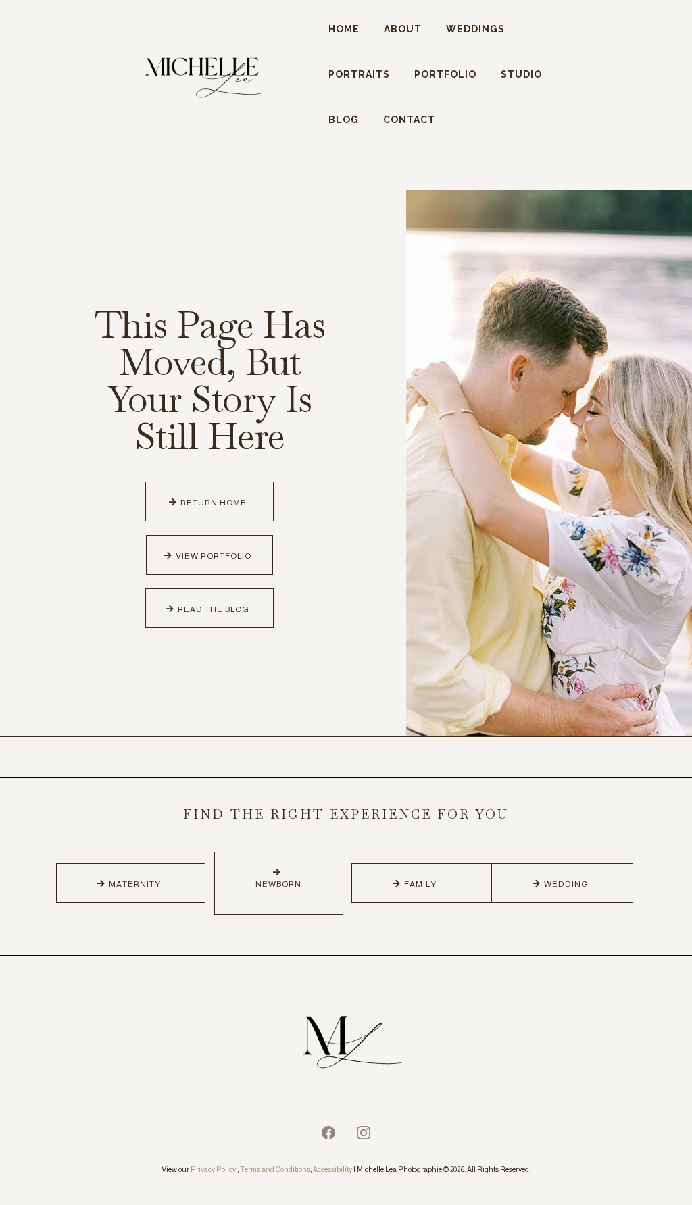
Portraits (359, 74)
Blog (343, 119)
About (403, 29)
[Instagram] (363, 1132)
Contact (409, 119)
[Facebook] (328, 1132)
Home (344, 29)
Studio (521, 74)
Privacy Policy (213, 1169)
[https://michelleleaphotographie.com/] (346, 1044)
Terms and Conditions (275, 1169)
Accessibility (332, 1169)
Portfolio (445, 74)
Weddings (475, 29)
